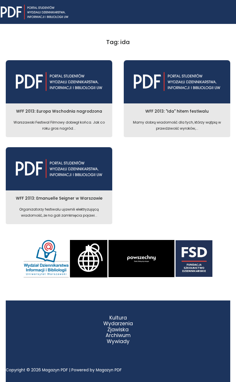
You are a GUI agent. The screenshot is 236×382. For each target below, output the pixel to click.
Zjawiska (118, 330)
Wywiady (118, 341)
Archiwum (118, 335)
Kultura (118, 318)
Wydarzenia (118, 324)
